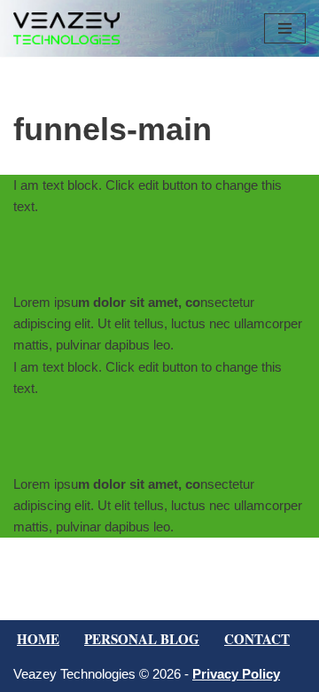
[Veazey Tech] (66, 28)
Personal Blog (141, 639)
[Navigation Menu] (285, 28)
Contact (257, 639)
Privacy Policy (236, 673)
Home (38, 639)
